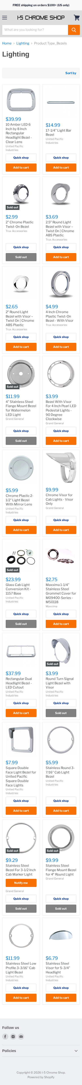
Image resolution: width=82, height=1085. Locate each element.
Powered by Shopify (41, 1077)
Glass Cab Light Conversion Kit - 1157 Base (18, 589)
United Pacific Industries (14, 693)
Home (7, 43)
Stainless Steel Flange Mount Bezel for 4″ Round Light (61, 870)
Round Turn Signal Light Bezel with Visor (60, 683)
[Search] (74, 30)
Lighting (22, 43)
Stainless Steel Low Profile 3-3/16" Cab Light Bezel (21, 968)
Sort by (70, 73)
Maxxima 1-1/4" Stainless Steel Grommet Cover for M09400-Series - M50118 (61, 593)
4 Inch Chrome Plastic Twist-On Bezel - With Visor (59, 316)
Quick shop (21, 157)
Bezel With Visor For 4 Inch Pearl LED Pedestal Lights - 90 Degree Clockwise (61, 410)
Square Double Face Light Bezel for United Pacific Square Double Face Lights (21, 776)
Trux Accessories (16, 231)
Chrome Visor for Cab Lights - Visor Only (59, 499)
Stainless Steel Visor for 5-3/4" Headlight (58, 968)
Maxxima (51, 606)
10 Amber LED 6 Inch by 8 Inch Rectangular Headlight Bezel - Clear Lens (19, 133)
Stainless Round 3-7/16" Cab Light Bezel (60, 772)
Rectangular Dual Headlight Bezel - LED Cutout (19, 683)
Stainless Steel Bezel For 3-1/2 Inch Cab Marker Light (21, 870)
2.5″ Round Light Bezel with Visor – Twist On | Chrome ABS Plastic (60, 228)
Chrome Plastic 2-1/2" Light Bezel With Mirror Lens (19, 500)
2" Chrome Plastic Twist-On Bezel (19, 224)
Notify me (21, 883)
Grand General (15, 418)
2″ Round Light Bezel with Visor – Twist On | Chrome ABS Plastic (20, 318)
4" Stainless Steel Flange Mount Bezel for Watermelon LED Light (21, 408)
